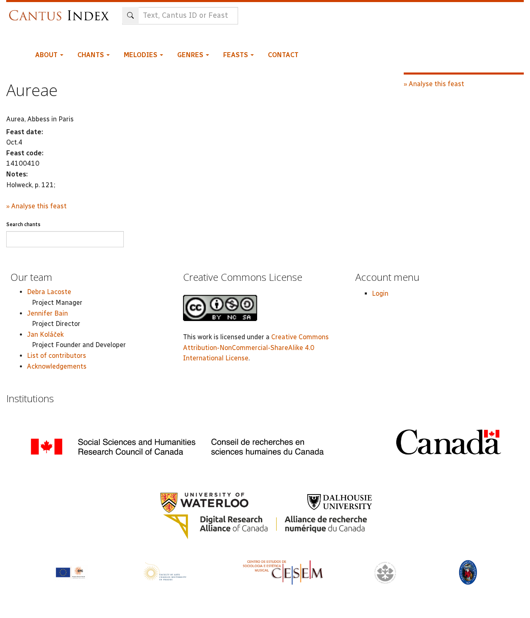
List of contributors (56, 356)
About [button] (47, 55)
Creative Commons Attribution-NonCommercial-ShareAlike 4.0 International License (256, 347)
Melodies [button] (141, 55)
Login (380, 293)
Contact (283, 55)
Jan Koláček (45, 334)
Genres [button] (191, 55)
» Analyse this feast (36, 206)
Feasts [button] (236, 55)
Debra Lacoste (49, 292)
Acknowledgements (57, 366)
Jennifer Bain (47, 313)
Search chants (23, 224)
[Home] (61, 11)
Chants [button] (91, 55)
